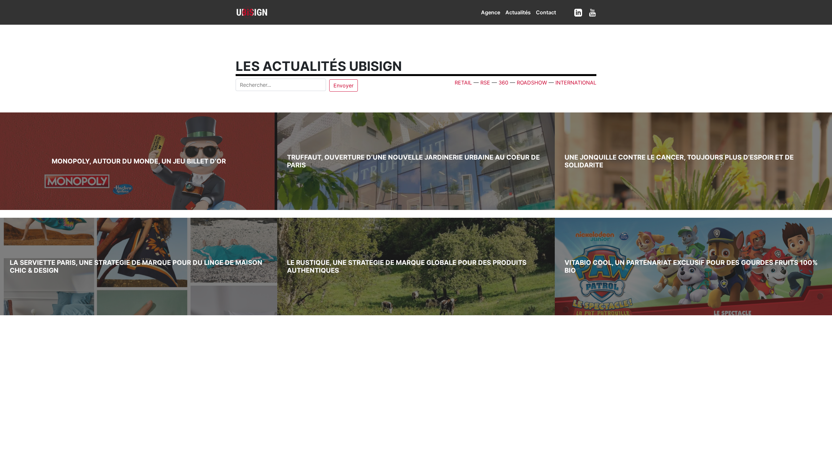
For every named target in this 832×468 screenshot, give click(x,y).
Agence (490, 12)
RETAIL (463, 82)
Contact (546, 12)
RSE (485, 82)
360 (503, 82)
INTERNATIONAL (575, 82)
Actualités (518, 12)
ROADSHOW (532, 82)
